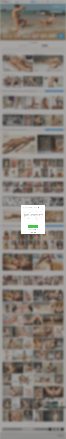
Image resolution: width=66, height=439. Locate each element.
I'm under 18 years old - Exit (33, 229)
